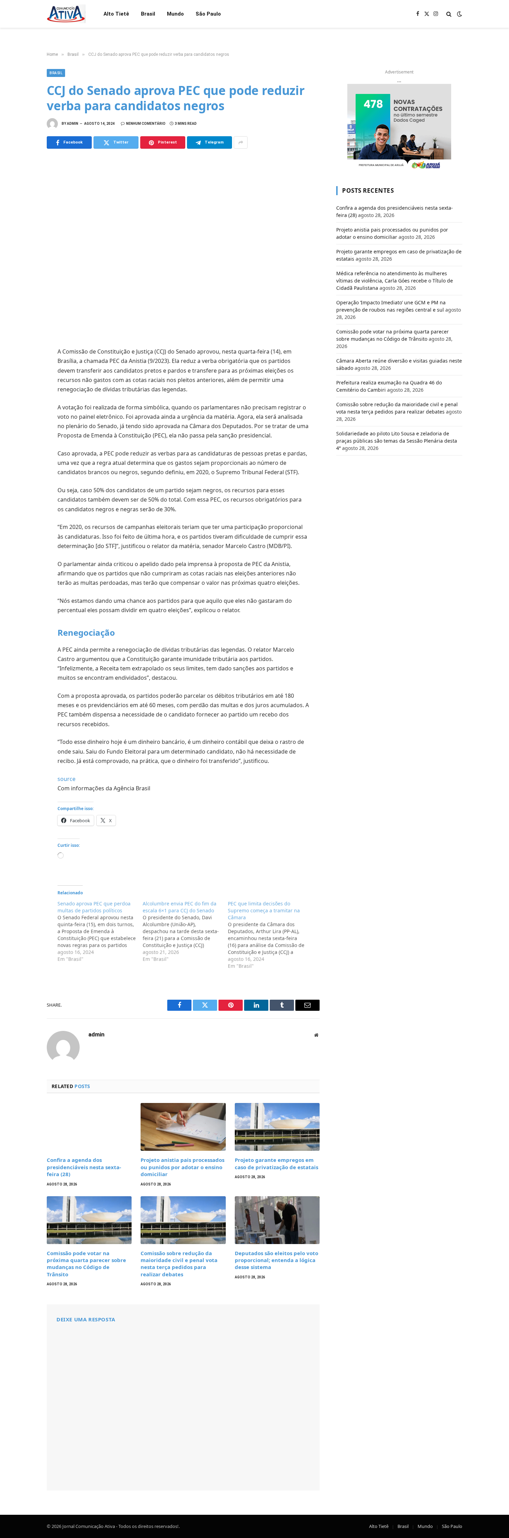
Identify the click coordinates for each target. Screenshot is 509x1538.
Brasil (148, 14)
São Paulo (208, 14)
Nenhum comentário (146, 123)
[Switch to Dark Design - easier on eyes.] (458, 14)
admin (72, 123)
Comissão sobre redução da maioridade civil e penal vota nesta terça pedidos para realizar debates (179, 1264)
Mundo (175, 14)
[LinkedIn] (22, 400)
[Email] (22, 446)
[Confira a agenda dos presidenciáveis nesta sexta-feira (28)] (89, 1127)
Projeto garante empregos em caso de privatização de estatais (276, 1163)
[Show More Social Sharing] (241, 142)
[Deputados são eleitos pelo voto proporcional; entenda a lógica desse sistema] (277, 1220)
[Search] (449, 14)
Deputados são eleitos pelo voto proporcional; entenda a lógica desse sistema (276, 1260)
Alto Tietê (116, 14)
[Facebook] (22, 369)
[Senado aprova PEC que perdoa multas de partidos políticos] (100, 931)
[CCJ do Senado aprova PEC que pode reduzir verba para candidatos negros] (183, 246)
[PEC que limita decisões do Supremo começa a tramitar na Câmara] (270, 935)
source (66, 779)
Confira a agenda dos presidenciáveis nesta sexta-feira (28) (84, 1167)
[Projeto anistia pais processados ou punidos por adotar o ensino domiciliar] (183, 1127)
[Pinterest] (22, 415)
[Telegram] (22, 430)
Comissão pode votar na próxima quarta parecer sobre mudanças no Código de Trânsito (86, 1264)
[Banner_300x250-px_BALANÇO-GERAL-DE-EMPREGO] (399, 127)
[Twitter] (22, 385)
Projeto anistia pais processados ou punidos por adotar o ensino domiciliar (182, 1167)
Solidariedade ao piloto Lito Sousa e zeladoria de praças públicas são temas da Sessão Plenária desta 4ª (396, 440)
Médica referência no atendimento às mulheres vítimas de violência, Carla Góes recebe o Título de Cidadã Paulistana (394, 280)
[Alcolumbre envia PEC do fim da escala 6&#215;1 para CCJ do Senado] (185, 931)
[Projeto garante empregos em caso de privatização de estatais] (277, 1127)
